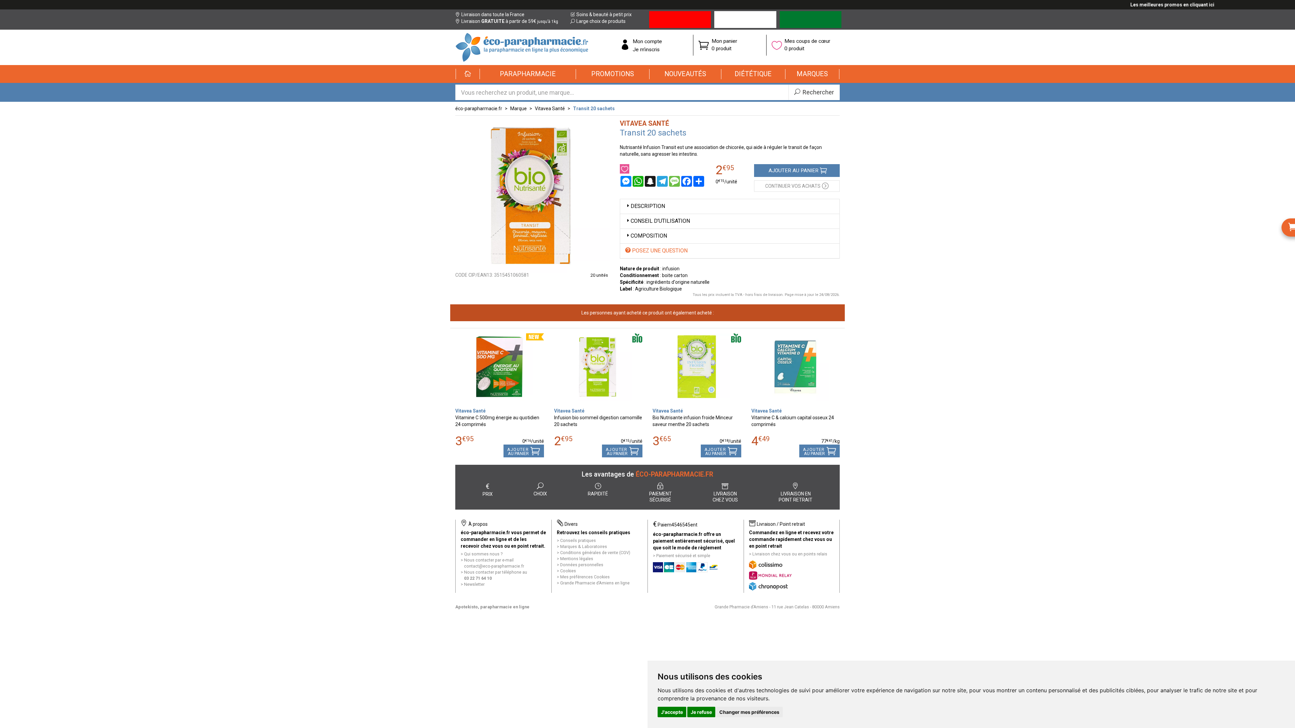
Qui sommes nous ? (483, 553)
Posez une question (659, 250)
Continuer (793, 186)
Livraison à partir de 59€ (509, 21)
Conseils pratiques (578, 540)
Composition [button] (649, 236)
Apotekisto (492, 606)
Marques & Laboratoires (583, 546)
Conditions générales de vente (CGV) (595, 552)
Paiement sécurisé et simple (683, 555)
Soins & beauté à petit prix (604, 14)
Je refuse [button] (701, 712)
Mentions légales (576, 558)
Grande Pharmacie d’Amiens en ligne (595, 582)
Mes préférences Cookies (585, 576)
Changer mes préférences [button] (749, 712)
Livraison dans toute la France (492, 14)
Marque (518, 108)
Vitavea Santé (550, 108)
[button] (528, 74)
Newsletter (474, 584)
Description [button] (648, 206)
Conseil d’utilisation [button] (660, 221)
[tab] (730, 206)
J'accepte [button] (672, 712)
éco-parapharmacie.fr (478, 108)
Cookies (568, 570)
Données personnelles (581, 564)
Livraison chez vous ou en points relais (789, 553)
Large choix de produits (601, 21)
